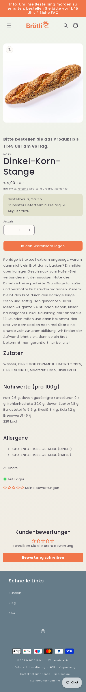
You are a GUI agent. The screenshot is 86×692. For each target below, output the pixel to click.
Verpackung (67, 667)
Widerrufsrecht (58, 660)
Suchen (15, 593)
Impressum (62, 674)
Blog (12, 603)
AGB (52, 667)
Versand (22, 188)
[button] (9, 25)
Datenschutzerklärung (30, 667)
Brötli (39, 660)
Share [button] (13, 468)
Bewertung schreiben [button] (43, 557)
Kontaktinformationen (35, 674)
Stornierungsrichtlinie (45, 680)
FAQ (12, 613)
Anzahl (8, 221)
